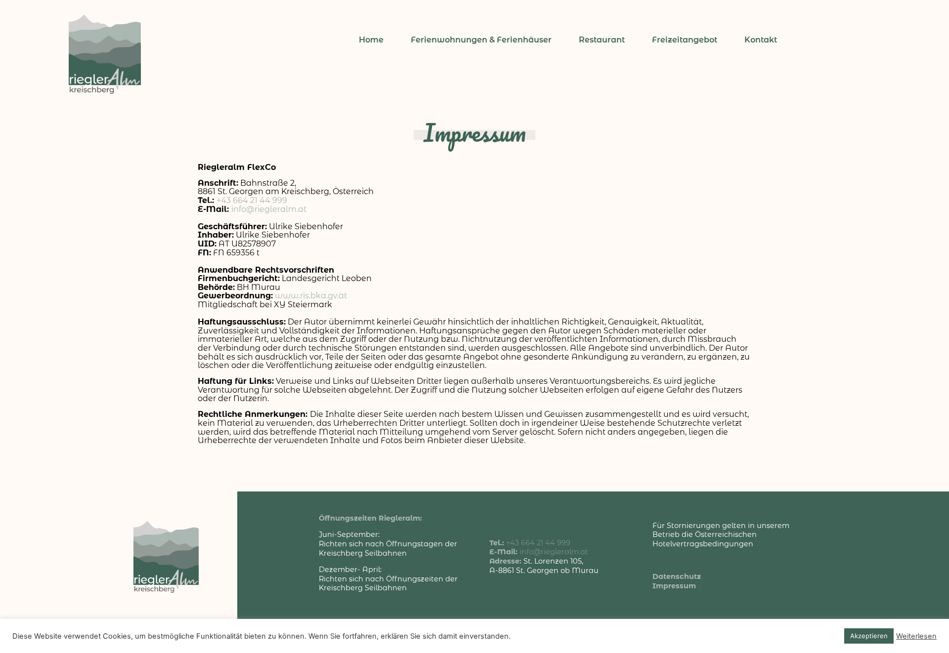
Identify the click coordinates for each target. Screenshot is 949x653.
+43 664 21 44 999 (251, 200)
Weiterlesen (916, 636)
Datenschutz (676, 576)
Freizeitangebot (684, 39)
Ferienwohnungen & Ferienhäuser (481, 39)
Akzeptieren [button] (869, 636)
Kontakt (760, 39)
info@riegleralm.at (268, 209)
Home (371, 39)
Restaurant (602, 39)
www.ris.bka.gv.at (311, 295)
